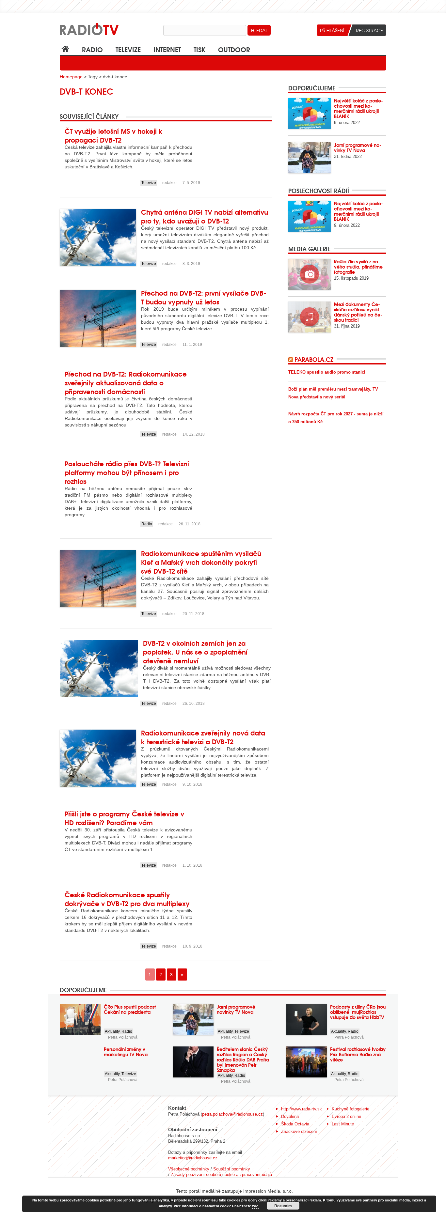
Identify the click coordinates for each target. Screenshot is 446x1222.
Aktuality (112, 1031)
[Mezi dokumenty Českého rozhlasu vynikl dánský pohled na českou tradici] (309, 317)
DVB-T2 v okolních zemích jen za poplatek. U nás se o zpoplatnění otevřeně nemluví (195, 651)
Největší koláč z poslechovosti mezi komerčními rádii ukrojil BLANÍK (358, 108)
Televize (128, 49)
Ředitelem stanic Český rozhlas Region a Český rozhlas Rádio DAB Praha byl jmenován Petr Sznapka (243, 1059)
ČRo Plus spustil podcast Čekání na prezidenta (130, 1009)
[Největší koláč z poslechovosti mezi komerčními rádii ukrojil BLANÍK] (309, 113)
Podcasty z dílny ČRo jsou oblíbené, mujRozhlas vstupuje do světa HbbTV (358, 1012)
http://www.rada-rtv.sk (301, 1108)
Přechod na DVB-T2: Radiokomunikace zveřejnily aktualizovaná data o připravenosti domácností (126, 382)
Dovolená (290, 1116)
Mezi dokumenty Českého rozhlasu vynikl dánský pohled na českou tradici (358, 312)
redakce (169, 182)
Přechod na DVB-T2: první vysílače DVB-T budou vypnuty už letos (203, 296)
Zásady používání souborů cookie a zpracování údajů (221, 1174)
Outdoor (234, 49)
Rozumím (283, 1206)
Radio (92, 49)
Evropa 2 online (346, 1116)
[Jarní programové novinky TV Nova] (309, 157)
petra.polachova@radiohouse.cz (232, 1114)
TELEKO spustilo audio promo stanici (326, 372)
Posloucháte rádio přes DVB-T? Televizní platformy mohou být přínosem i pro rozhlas (127, 472)
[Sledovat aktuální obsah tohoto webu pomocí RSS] (291, 359)
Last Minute (343, 1123)
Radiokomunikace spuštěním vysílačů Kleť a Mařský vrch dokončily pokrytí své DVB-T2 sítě (201, 562)
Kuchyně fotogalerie (350, 1108)
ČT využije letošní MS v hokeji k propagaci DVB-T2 (114, 135)
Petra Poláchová (122, 1037)
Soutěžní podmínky (231, 1169)
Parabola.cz (314, 359)
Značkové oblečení (299, 1131)
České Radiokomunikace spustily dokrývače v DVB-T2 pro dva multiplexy (127, 898)
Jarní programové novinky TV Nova (357, 147)
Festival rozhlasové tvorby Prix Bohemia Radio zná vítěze (358, 1054)
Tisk (199, 49)
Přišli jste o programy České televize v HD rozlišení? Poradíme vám (124, 817)
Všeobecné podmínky (188, 1169)
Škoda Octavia (295, 1123)
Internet (167, 49)
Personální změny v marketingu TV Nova (126, 1051)
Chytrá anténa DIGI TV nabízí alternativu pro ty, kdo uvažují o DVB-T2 (204, 216)
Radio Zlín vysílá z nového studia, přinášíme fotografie (358, 266)
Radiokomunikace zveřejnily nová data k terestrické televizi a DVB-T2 (203, 736)
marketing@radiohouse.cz (192, 1157)
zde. (255, 1205)
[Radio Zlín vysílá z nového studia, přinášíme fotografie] (309, 274)
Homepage (71, 76)
